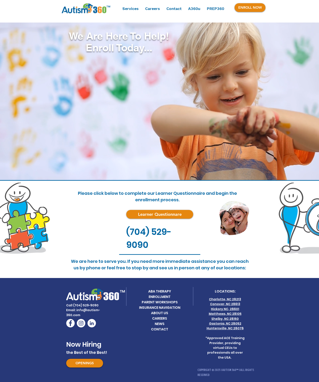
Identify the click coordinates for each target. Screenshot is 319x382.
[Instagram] (81, 323)
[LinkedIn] (91, 323)
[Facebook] (70, 323)
